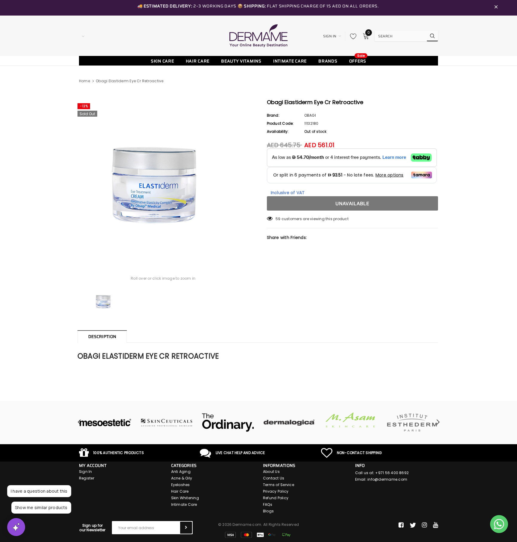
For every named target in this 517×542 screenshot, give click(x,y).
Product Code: (280, 123)
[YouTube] (435, 525)
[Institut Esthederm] (412, 422)
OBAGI (310, 115)
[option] (163, 177)
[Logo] (258, 35)
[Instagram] (424, 525)
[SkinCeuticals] (166, 422)
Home (84, 80)
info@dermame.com (387, 479)
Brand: (273, 115)
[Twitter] (413, 525)
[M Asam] (350, 420)
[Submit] (186, 528)
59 (278, 218)
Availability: (278, 131)
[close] (496, 8)
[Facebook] (401, 525)
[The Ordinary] (228, 422)
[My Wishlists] (351, 36)
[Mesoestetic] (105, 422)
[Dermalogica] (289, 422)
